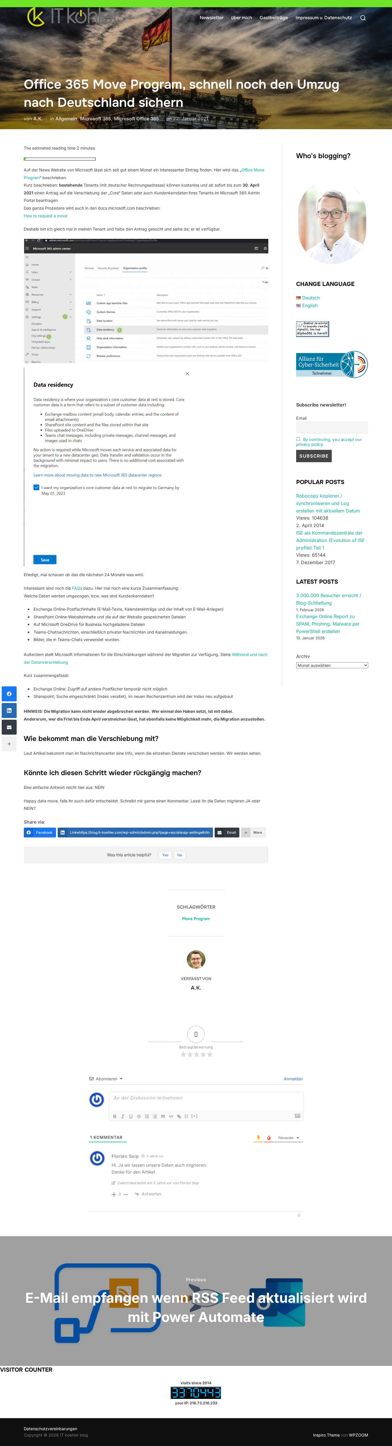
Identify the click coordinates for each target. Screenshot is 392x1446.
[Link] (179, 1116)
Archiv (303, 656)
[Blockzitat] (163, 1116)
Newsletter (212, 18)
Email (301, 418)
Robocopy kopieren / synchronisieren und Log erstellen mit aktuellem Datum (328, 503)
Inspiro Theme (326, 1435)
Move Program (196, 918)
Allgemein (66, 118)
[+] (194, 1116)
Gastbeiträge (274, 18)
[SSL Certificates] (312, 335)
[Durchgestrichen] (139, 1116)
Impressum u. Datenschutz (324, 18)
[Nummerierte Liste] (147, 1116)
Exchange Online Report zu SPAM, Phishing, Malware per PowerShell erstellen (328, 623)
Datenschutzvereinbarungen (50, 1428)
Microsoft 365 (95, 118)
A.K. (38, 118)
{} (187, 1116)
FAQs (77, 588)
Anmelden (293, 1078)
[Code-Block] (171, 1116)
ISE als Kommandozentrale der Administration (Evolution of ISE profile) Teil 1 (330, 540)
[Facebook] (9, 693)
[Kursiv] (123, 1116)
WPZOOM (358, 1435)
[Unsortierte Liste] (155, 1116)
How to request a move (45, 215)
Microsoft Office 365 (136, 118)
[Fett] (115, 1116)
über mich (241, 18)
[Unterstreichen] (131, 1116)
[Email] (9, 727)
